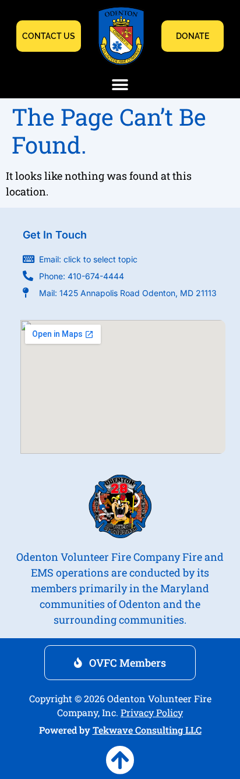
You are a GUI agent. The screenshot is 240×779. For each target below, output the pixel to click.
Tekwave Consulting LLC (147, 730)
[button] (120, 85)
